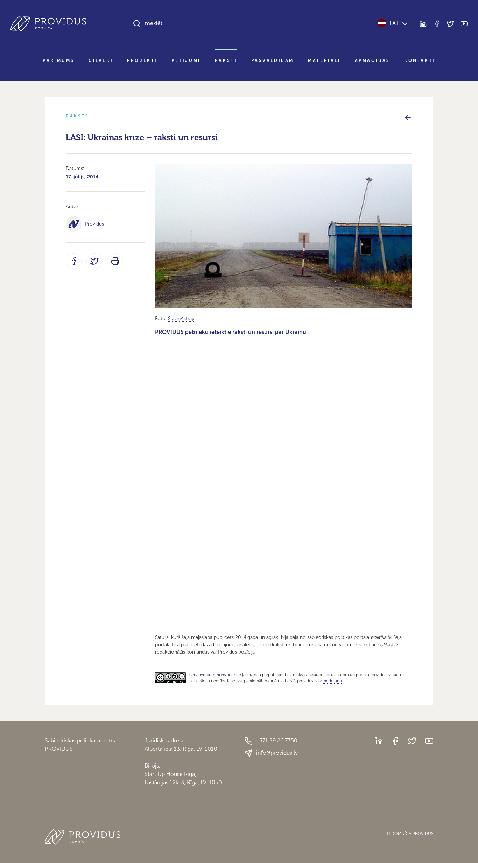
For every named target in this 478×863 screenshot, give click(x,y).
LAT (394, 23)
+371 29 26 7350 (276, 740)
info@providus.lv (277, 752)
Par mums (59, 60)
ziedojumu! (333, 680)
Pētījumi (186, 60)
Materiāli (324, 60)
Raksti (226, 60)
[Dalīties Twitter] (94, 261)
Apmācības (372, 60)
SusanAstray (181, 318)
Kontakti (419, 60)
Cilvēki (101, 60)
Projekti (142, 60)
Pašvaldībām (272, 60)
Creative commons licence (215, 674)
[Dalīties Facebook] (74, 261)
